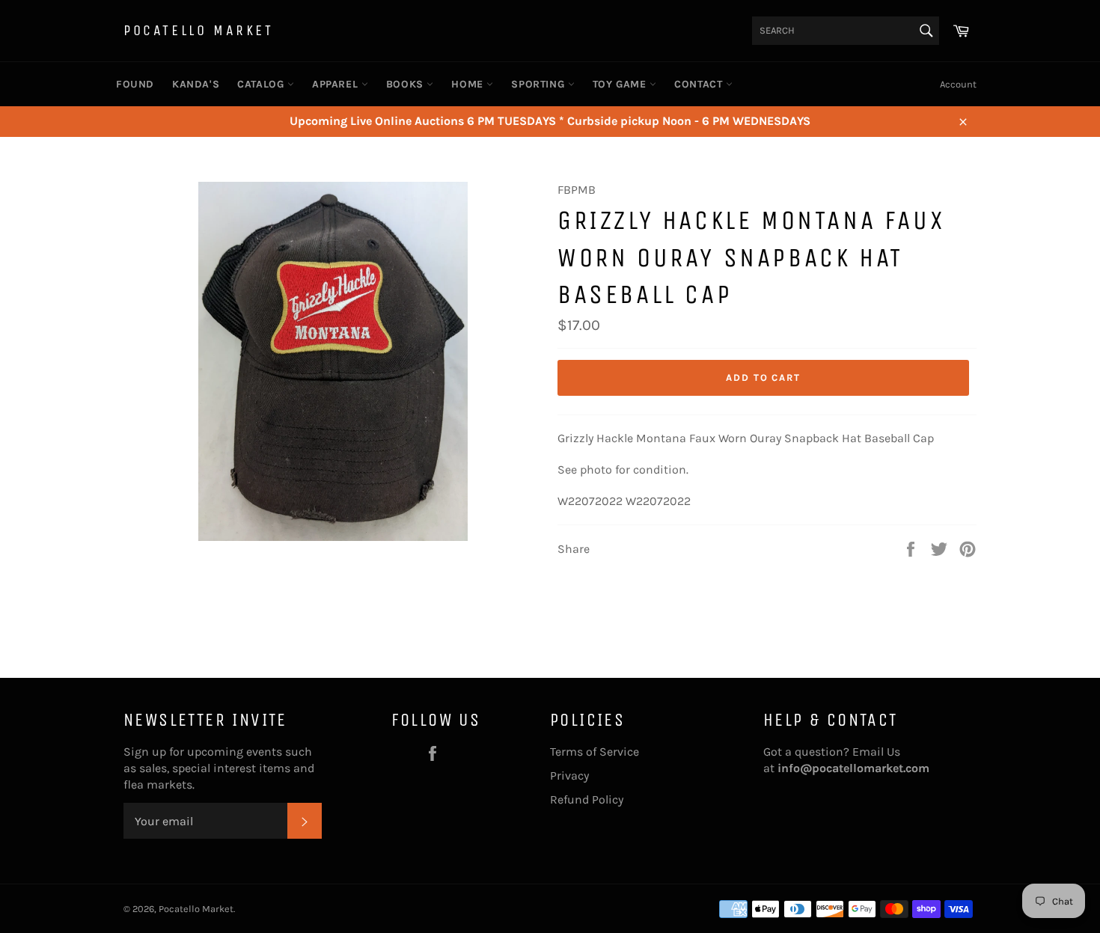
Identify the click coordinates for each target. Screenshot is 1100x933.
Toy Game (621, 84)
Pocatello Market (198, 30)
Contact (700, 84)
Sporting (539, 84)
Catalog (262, 84)
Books (406, 84)
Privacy (569, 775)
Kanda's (195, 84)
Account (958, 84)
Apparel (336, 84)
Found (135, 84)
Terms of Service (594, 751)
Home (468, 84)
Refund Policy (586, 799)
